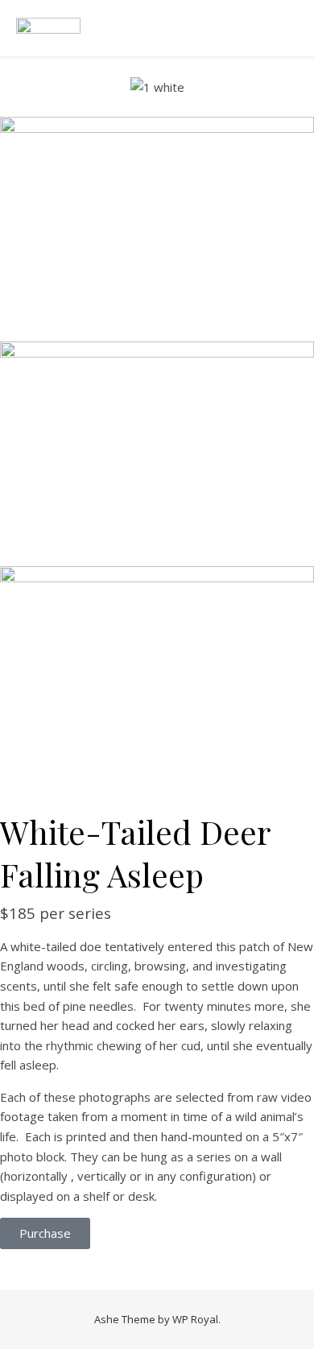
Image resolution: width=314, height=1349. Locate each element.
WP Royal (195, 1319)
